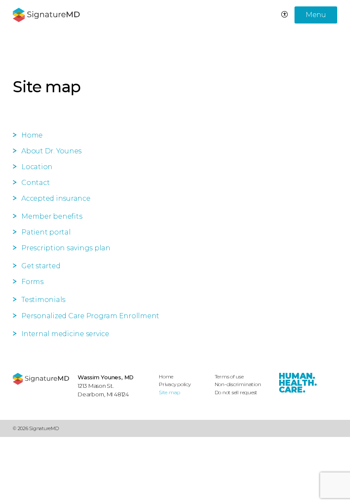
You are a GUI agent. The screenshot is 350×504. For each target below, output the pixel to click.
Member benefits (51, 216)
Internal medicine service (65, 334)
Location (36, 167)
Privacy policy (175, 384)
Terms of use (229, 376)
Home (32, 135)
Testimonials (43, 300)
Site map (169, 392)
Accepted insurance (55, 198)
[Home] (41, 379)
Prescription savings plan (66, 248)
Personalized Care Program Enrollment (90, 316)
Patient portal (46, 232)
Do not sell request (236, 392)
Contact (35, 183)
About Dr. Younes (51, 151)
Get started (40, 266)
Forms (32, 282)
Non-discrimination (238, 384)
